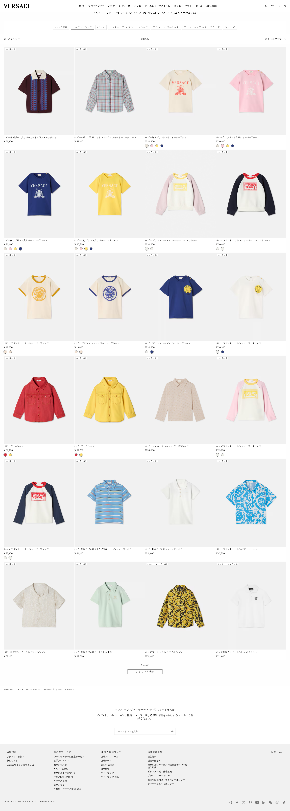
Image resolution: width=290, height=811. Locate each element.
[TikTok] (284, 802)
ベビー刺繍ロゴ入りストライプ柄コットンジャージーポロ (103, 549)
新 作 (81, 6)
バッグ (111, 6)
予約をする (12, 760)
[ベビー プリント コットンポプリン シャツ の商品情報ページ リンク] (251, 503)
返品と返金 (59, 785)
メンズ (137, 6)
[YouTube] (257, 802)
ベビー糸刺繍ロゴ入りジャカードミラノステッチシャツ (31, 137)
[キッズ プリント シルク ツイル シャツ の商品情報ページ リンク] (180, 606)
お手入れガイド (61, 760)
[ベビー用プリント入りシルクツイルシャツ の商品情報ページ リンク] (39, 606)
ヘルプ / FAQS (61, 768)
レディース (124, 6)
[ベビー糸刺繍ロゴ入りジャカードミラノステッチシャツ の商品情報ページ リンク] (39, 91)
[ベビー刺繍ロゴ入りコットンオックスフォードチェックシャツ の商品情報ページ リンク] (110, 91)
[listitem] (61, 27)
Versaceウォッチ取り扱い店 (20, 764)
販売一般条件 (154, 760)
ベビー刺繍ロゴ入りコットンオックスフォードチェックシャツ (105, 137)
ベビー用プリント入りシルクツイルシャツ (24, 652)
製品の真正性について (65, 772)
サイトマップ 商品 (110, 776)
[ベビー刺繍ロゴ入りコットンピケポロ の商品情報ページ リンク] (180, 503)
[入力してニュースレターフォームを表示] (173, 731)
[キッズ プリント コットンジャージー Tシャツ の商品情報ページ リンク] (251, 400)
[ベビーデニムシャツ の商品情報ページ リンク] (39, 400)
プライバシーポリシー (159, 775)
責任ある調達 (107, 764)
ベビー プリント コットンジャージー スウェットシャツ (172, 240)
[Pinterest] (250, 802)
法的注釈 (152, 756)
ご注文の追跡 (60, 781)
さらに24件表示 (145, 671)
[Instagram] (230, 802)
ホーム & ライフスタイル (157, 6)
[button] (284, 6)
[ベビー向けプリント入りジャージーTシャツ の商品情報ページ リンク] (180, 91)
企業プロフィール (109, 756)
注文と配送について (64, 776)
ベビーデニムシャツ (13, 446)
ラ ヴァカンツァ (96, 6)
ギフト (188, 6)
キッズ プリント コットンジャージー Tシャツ (238, 446)
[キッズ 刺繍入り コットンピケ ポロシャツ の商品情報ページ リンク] (251, 606)
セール (199, 6)
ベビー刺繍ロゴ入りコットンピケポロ (164, 549)
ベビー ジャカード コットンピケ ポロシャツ (167, 446)
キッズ (177, 6)
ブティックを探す (15, 756)
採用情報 (105, 768)
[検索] (266, 6)
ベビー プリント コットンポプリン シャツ (236, 549)
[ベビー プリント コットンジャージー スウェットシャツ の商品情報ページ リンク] (180, 194)
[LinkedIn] (264, 802)
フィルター (14, 39)
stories (211, 6)
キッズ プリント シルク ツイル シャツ (163, 652)
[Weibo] (277, 802)
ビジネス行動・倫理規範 (160, 771)
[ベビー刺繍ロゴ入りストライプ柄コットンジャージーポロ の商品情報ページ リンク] (110, 503)
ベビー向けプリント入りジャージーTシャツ (167, 137)
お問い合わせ (60, 764)
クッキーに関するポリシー (161, 783)
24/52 (145, 665)
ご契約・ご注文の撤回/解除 (67, 789)
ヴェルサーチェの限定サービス (69, 756)
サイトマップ (107, 772)
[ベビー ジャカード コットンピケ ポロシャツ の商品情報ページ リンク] (180, 400)
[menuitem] (81, 6)
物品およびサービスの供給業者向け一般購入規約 (167, 766)
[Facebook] (237, 802)
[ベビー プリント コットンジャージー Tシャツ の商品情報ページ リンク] (39, 297)
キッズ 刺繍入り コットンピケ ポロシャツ (236, 652)
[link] (9, 689)
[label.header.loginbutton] (278, 6)
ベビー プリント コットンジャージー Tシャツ (26, 343)
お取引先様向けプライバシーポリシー (166, 779)
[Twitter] (244, 802)
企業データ (106, 760)
